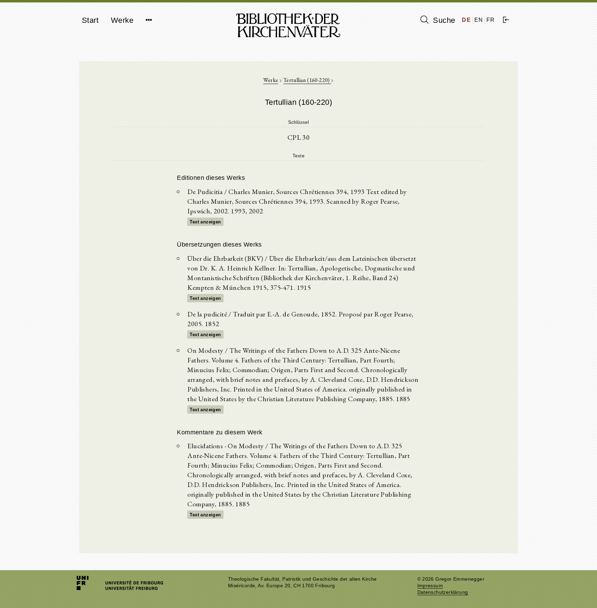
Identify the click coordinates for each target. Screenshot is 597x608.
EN (478, 20)
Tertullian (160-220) (307, 80)
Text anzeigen (205, 221)
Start (90, 20)
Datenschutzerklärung (442, 592)
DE (466, 20)
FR (490, 20)
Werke (122, 20)
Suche (443, 20)
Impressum (430, 585)
